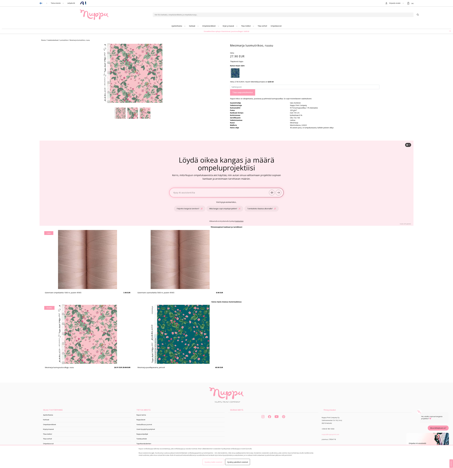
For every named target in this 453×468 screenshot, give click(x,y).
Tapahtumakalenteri (143, 444)
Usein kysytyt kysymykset (145, 429)
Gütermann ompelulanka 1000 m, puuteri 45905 (63, 292)
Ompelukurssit (276, 26)
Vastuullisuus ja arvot (144, 424)
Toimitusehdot (141, 439)
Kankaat (192, 26)
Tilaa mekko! (246, 26)
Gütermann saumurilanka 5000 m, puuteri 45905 (155, 292)
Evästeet (451, 464)
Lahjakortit (71, 3)
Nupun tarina (141, 415)
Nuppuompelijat (142, 434)
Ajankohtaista (177, 26)
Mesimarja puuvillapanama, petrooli (151, 367)
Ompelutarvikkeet (209, 26)
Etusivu (43, 40)
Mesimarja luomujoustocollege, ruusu (59, 367)
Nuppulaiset (140, 420)
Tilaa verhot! (262, 26)
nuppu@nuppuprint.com (330, 434)
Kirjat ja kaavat (229, 26)
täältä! (246, 31)
